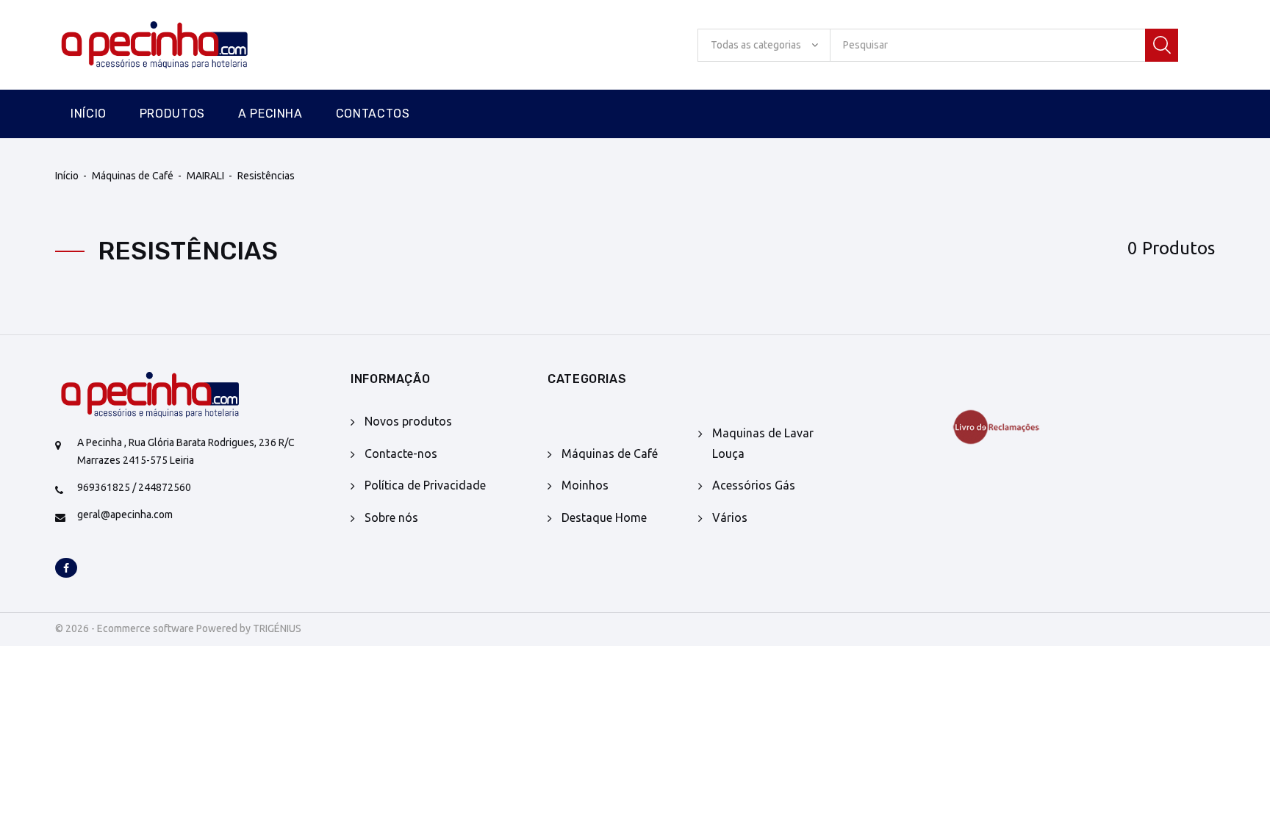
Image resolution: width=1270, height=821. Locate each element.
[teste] (1028, 427)
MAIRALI (205, 176)
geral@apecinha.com (125, 514)
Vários (729, 517)
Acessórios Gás (753, 485)
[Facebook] (66, 569)
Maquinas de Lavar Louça (763, 442)
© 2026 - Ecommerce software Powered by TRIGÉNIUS (178, 628)
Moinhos (585, 485)
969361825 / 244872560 (134, 487)
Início (89, 114)
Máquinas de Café (132, 176)
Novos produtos (408, 421)
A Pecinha (270, 114)
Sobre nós (391, 517)
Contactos (373, 114)
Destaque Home (604, 517)
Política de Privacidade (425, 485)
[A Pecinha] (180, 45)
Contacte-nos (401, 453)
